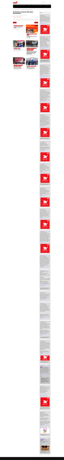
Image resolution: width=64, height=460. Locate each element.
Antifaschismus (15, 48)
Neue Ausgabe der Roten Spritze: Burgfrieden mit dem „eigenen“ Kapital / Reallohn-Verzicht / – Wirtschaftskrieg (32, 52)
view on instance (48, 14)
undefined (49, 439)
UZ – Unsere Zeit (28, 5)
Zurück (15, 22)
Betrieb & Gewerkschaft (33, 48)
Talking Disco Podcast (19, 5)
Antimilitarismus (28, 48)
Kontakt (50, 5)
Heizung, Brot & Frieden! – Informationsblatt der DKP (31, 68)
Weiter (36, 22)
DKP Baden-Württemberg (43, 14)
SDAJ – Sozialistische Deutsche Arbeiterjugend (37, 5)
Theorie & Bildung (46, 5)
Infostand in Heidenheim (17, 49)
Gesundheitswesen (32, 49)
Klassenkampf (28, 50)
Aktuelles (14, 5)
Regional (19, 48)
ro (27, 38)
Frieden (28, 49)
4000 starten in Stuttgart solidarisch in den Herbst (17, 68)
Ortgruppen (23, 5)
